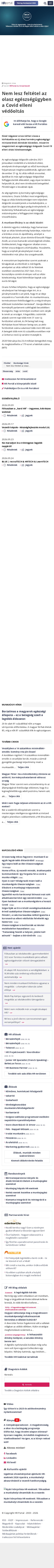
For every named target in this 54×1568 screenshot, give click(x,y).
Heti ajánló (14, 947)
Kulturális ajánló (16, 1469)
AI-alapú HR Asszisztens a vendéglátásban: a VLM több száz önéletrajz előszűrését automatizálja (26, 973)
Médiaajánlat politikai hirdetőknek (19, 1533)
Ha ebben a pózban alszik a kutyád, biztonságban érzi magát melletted (23, 1274)
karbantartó (12, 1112)
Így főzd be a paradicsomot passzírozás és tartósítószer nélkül (27, 1243)
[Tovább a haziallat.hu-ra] (27, 1252)
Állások (13, 1086)
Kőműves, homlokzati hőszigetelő (24, 1091)
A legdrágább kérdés (25, 1292)
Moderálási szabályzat (13, 1527)
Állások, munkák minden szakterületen (27, 1154)
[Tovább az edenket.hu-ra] (27, 1221)
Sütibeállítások (9, 1530)
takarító (10, 1095)
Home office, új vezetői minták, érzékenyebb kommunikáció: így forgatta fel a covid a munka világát (26, 874)
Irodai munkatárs (20, 1133)
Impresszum (22, 1520)
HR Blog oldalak (18, 1287)
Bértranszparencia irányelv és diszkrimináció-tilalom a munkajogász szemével (26, 1181)
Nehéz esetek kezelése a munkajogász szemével (26, 1194)
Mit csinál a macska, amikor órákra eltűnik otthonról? (27, 1267)
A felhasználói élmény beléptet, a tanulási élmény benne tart (24, 1338)
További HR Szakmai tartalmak (21, 1356)
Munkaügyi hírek (21, 363)
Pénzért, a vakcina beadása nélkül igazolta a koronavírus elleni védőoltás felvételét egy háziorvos (26, 918)
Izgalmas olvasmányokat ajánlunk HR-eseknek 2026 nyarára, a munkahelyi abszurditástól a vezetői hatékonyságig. (25, 1477)
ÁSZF (10, 1520)
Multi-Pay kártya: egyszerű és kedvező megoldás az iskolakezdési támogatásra (24, 999)
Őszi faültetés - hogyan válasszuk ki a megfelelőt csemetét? (24, 1236)
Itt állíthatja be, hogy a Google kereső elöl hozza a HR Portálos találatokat (30, 124)
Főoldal (7, 363)
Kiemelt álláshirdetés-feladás (27, 1160)
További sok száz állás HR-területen (27, 1073)
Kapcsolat (20, 1523)
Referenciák (37, 1520)
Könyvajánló (14, 1420)
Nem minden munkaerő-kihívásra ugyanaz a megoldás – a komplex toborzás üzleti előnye (26, 986)
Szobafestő (12, 1100)
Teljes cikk (23, 767)
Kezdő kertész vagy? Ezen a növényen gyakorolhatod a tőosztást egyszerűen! (25, 1229)
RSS (4, 1520)
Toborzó (15, 1047)
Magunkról (7, 1523)
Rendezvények (16, 1173)
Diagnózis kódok (17, 1369)
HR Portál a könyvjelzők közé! (19, 383)
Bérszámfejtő (18, 1038)
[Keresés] (45, 3)
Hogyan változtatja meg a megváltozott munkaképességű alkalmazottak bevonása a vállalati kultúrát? (26, 1316)
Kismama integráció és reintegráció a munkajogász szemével (26, 1201)
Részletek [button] (12, 415)
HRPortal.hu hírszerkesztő (19, 86)
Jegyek (29, 415)
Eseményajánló (11, 398)
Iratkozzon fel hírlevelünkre (16, 1537)
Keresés (9, 1374)
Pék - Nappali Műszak (22, 1129)
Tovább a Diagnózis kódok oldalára (22, 1390)
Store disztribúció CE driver (25, 1124)
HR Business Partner (21, 1067)
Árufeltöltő (16, 1142)
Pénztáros (16, 1138)
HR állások (15, 1034)
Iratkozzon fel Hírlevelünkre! (20, 379)
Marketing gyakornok (22, 1146)
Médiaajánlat (33, 1527)
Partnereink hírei (19, 1215)
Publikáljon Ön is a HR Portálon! (21, 388)
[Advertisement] (27, 587)
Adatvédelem (34, 1523)
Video (10, 1404)
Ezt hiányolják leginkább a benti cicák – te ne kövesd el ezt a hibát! (26, 1259)
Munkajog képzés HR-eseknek (22, 1188)
